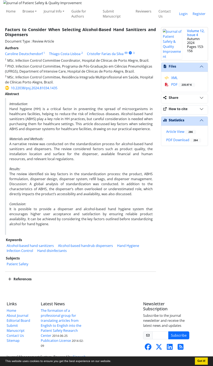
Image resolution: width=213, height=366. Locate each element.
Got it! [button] (201, 361)
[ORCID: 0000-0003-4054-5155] (130, 53)
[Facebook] (148, 348)
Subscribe (179, 335)
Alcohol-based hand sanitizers (30, 245)
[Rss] (181, 348)
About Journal (17, 315)
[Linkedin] (170, 348)
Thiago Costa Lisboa (64, 54)
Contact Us (165, 14)
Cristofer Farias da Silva (105, 54)
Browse (28, 11)
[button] (112, 361)
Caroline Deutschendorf (24, 54)
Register (199, 13)
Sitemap (13, 340)
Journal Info (53, 11)
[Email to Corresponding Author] (126, 53)
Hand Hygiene (128, 245)
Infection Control (20, 250)
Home (11, 11)
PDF (181, 84)
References (22, 279)
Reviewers (143, 11)
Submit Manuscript (112, 14)
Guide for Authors (78, 14)
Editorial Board (18, 320)
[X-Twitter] (159, 348)
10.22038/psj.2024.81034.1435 (34, 88)
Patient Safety (17, 264)
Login (183, 13)
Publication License (56, 340)
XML (174, 77)
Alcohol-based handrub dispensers (85, 245)
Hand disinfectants (52, 250)
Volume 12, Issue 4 (195, 33)
